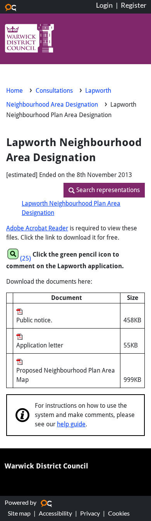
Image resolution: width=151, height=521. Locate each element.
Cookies (119, 513)
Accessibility (55, 513)
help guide (71, 424)
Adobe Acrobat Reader (37, 228)
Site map (19, 513)
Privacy (90, 513)
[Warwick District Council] (29, 39)
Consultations (55, 90)
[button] (104, 190)
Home (14, 90)
